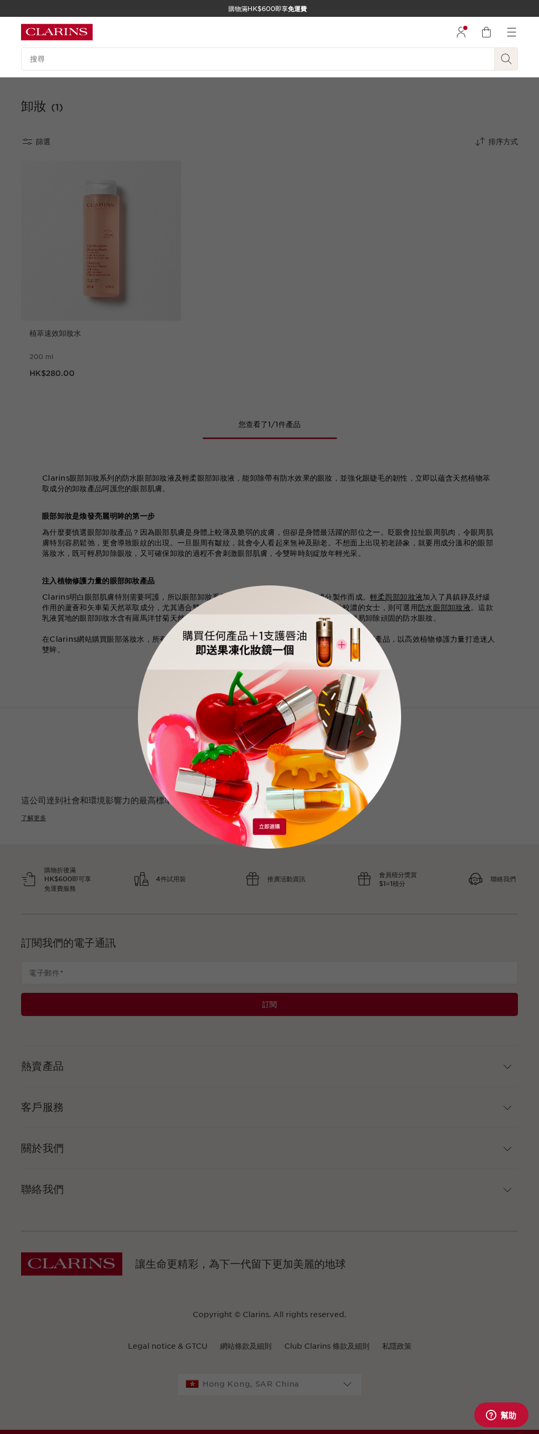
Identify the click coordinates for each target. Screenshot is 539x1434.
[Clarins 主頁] (57, 32)
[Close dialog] (388, 598)
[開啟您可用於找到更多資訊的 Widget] (501, 1415)
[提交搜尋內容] (506, 59)
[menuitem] (461, 32)
